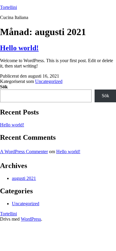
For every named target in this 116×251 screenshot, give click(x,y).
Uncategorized (48, 81)
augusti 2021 (24, 178)
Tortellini (8, 7)
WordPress (31, 219)
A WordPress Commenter (24, 151)
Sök (4, 86)
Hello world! (19, 48)
